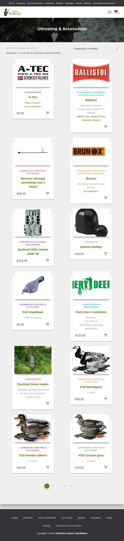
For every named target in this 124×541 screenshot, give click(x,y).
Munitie (59, 3)
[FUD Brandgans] (91, 360)
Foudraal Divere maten (33, 384)
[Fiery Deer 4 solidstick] (91, 285)
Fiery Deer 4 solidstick (91, 312)
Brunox (91, 178)
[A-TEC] (33, 73)
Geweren (21, 3)
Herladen (69, 3)
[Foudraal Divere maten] (33, 360)
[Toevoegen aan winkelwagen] (47, 193)
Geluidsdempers (33, 92)
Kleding (87, 3)
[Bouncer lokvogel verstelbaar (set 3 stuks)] (33, 151)
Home (12, 3)
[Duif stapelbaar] (33, 285)
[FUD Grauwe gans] (91, 428)
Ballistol (91, 100)
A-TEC (33, 97)
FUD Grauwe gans (91, 455)
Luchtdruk (49, 3)
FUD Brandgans (91, 387)
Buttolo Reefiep (91, 247)
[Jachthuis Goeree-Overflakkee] (14, 12)
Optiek (79, 3)
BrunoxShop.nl (91, 191)
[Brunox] (91, 151)
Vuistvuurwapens (35, 3)
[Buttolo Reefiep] (91, 223)
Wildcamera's (33, 245)
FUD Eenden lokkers (33, 455)
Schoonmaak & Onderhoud (91, 92)
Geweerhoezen (33, 379)
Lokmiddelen (26, 171)
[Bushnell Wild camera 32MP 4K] (33, 223)
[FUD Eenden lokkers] (33, 428)
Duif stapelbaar (32, 312)
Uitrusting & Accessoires (104, 3)
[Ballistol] (91, 73)
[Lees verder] (47, 113)
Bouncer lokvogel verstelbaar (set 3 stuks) (33, 182)
